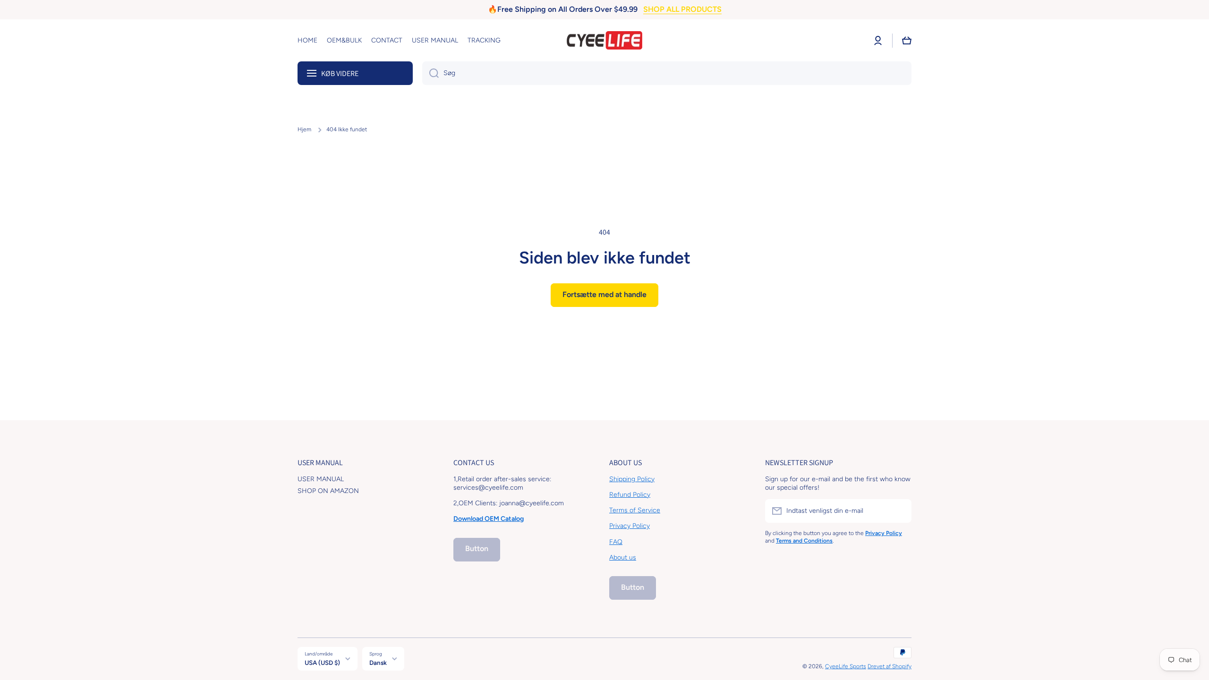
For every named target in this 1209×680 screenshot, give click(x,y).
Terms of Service (634, 510)
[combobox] (666, 73)
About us (622, 557)
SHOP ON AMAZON (328, 491)
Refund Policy (629, 495)
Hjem (304, 129)
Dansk (378, 662)
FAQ (615, 542)
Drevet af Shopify (889, 666)
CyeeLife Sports (845, 666)
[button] (906, 40)
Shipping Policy (632, 479)
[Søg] (430, 73)
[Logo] (604, 40)
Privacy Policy (629, 526)
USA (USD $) (322, 662)
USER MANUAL (321, 479)
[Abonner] (899, 511)
